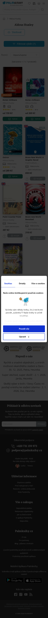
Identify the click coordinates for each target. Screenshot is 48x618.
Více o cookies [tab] (38, 283)
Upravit (22, 337)
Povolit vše (24, 329)
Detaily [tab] (22, 283)
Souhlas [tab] (8, 283)
